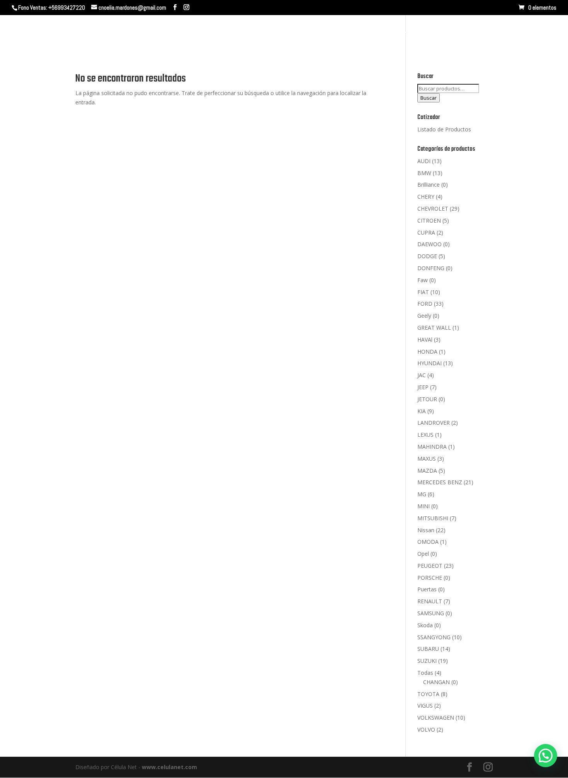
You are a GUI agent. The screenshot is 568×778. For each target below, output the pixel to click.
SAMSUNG (430, 613)
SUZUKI (427, 660)
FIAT (423, 292)
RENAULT (429, 601)
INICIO (322, 34)
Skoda (425, 625)
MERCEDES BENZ (439, 482)
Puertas (427, 589)
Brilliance (428, 184)
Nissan (425, 530)
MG (421, 494)
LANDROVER (433, 422)
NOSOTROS (357, 34)
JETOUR (427, 399)
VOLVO (426, 729)
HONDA (427, 351)
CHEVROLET (432, 208)
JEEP (423, 387)
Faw (422, 280)
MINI (423, 506)
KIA (421, 411)
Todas (425, 672)
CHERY (425, 196)
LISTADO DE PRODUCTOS (504, 34)
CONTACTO (442, 34)
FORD (424, 303)
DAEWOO (429, 244)
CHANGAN (436, 682)
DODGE (427, 256)
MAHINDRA (432, 446)
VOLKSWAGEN (435, 717)
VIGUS (425, 705)
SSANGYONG (434, 637)
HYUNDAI (429, 363)
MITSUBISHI (432, 518)
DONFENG (430, 268)
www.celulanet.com (169, 767)
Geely (424, 315)
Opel (423, 553)
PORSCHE (429, 577)
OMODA (428, 541)
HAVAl (424, 339)
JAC (421, 375)
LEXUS (425, 434)
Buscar (428, 97)
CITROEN (429, 220)
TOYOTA (428, 694)
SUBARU (428, 648)
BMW (424, 173)
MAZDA (427, 470)
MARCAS (396, 34)
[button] (545, 755)
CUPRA (426, 232)
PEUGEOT (429, 565)
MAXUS (426, 458)
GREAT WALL (434, 327)
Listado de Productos (444, 129)
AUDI (423, 161)
